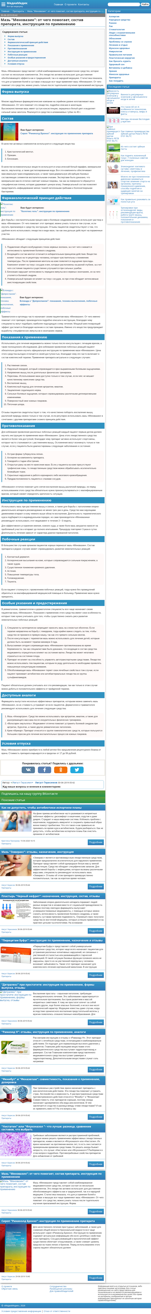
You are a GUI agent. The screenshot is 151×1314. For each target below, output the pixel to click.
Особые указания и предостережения (27, 57)
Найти (145, 4)
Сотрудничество (58, 1286)
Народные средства (119, 19)
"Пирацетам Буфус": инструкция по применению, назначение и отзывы (52, 940)
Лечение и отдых (118, 45)
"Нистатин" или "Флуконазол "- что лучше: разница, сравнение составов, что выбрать (46, 1128)
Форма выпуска (15, 36)
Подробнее (95, 842)
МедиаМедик (17, 3)
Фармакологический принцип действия (28, 42)
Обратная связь (9, 1289)
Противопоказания (17, 48)
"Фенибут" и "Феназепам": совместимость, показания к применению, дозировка (50, 1080)
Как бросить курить (120, 61)
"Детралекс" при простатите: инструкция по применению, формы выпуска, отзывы (47, 986)
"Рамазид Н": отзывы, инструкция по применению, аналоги (43, 1032)
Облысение (115, 38)
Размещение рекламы (61, 1289)
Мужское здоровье (119, 48)
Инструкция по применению (22, 51)
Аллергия (114, 16)
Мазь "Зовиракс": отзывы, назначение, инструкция (37, 852)
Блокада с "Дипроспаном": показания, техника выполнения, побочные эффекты (58, 303)
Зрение (113, 71)
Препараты (6, 843)
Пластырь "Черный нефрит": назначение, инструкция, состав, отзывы (50, 896)
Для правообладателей (61, 1291)
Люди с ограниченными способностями (122, 33)
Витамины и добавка (120, 67)
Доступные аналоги (17, 60)
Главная (58, 4)
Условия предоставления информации (21, 1311)
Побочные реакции (17, 54)
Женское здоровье (119, 74)
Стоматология (117, 29)
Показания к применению (21, 45)
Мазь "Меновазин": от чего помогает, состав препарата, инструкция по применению (51, 1175)
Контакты (83, 4)
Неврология (115, 51)
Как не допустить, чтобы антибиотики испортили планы (41, 807)
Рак (111, 26)
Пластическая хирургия (122, 57)
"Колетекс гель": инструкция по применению (44, 211)
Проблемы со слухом (120, 41)
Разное (112, 23)
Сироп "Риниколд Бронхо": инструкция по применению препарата (56, 133)
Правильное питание (120, 54)
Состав (11, 39)
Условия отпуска (16, 64)
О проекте (71, 4)
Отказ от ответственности (57, 1311)
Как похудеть (116, 80)
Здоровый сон (116, 64)
